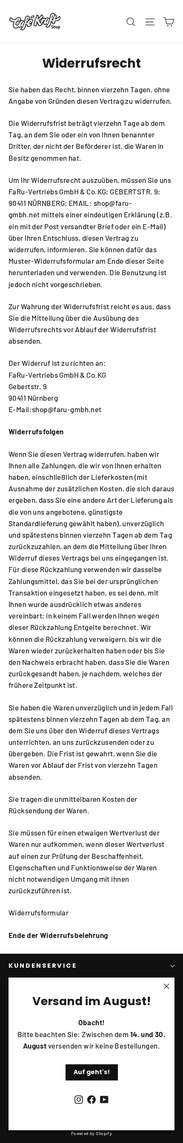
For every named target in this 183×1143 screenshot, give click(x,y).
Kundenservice (43, 965)
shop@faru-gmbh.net (67, 409)
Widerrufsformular (39, 912)
